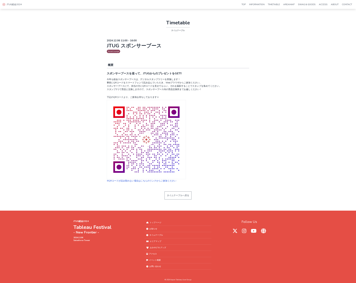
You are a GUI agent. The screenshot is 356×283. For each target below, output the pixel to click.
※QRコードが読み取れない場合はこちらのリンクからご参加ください (141, 180)
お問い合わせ (155, 266)
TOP (244, 4)
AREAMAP (289, 4)
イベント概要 (155, 260)
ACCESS (323, 4)
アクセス (153, 254)
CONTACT (347, 4)
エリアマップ (155, 241)
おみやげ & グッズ (158, 247)
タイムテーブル (156, 235)
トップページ (155, 222)
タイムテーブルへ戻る (178, 195)
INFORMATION (256, 4)
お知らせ (153, 228)
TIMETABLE (274, 4)
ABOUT (335, 4)
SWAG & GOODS (307, 4)
